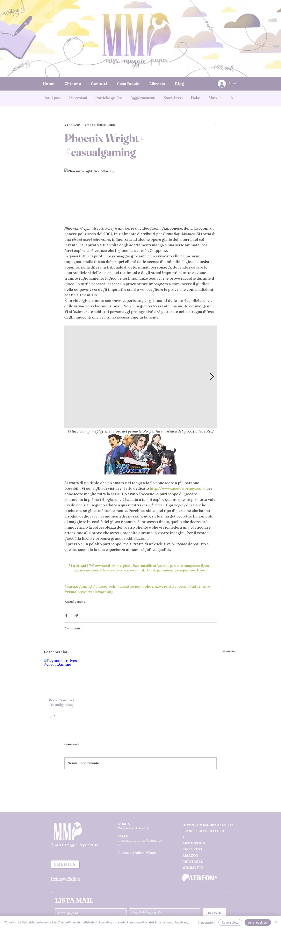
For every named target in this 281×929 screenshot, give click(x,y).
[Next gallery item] (211, 377)
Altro (212, 97)
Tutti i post (52, 97)
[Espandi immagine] (140, 377)
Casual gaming (75, 601)
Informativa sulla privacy (171, 922)
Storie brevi (173, 97)
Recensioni (78, 97)
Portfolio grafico (108, 97)
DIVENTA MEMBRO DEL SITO (207, 825)
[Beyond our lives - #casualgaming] (74, 675)
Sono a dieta (230, 922)
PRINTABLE (192, 861)
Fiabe (195, 97)
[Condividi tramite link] (76, 616)
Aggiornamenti (142, 97)
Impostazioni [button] (206, 922)
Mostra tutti (229, 651)
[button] (232, 97)
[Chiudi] (276, 922)
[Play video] (140, 454)
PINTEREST (192, 849)
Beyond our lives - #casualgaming (62, 702)
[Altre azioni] (214, 124)
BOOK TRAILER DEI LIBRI (203, 831)
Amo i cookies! (258, 922)
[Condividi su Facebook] (66, 616)
